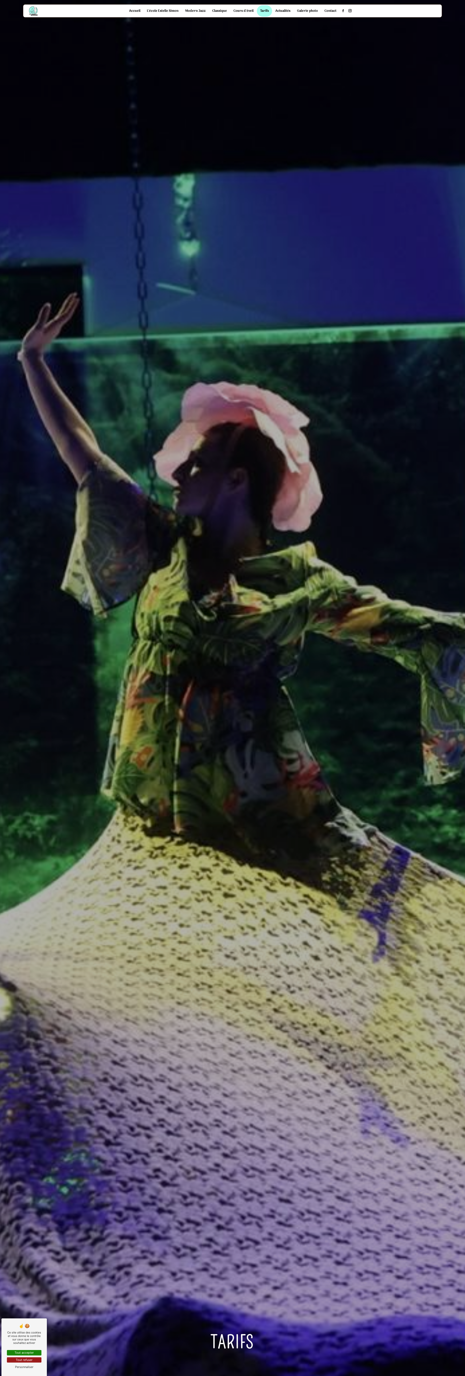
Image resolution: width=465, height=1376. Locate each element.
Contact (330, 11)
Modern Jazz (195, 11)
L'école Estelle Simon (163, 11)
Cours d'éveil (243, 11)
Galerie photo (307, 11)
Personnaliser (24, 1367)
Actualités (282, 11)
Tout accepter (24, 1352)
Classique (219, 11)
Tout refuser (24, 1360)
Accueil (134, 11)
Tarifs (264, 11)
